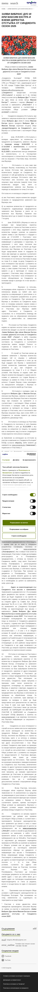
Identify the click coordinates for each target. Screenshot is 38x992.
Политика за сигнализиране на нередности (15, 988)
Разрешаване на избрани (19, 529)
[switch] (33, 501)
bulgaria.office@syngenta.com (12, 90)
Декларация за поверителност (12, 980)
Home (3, 9)
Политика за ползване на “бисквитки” (14, 984)
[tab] (19, 928)
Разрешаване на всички (19, 522)
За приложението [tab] (29, 460)
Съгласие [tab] (6, 460)
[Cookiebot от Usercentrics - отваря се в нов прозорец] (27, 454)
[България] (31, 2)
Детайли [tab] (16, 460)
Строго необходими (19, 536)
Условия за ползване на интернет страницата (16, 976)
